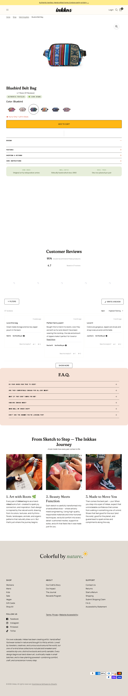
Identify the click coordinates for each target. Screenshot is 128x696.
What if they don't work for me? (22, 396)
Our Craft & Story (53, 585)
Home (8, 17)
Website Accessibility (68, 614)
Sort (103, 311)
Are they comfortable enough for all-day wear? (28, 390)
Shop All (9, 606)
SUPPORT (90, 580)
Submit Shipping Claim (96, 599)
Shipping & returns (14, 155)
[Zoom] (116, 26)
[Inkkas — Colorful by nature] (64, 555)
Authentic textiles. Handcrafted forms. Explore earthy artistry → (64, 2)
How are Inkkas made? (17, 403)
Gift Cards (10, 603)
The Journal (51, 592)
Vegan (9, 599)
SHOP (9, 580)
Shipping (90, 596)
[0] (120, 9)
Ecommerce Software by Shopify (44, 684)
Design (9, 140)
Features (9, 150)
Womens (10, 585)
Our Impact (51, 588)
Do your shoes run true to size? (22, 384)
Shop (14, 17)
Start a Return (92, 592)
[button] (64, 133)
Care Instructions (13, 161)
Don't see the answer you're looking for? (26, 415)
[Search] (116, 9)
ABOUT (49, 580)
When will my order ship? (19, 409)
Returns (89, 588)
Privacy (55, 614)
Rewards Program (53, 596)
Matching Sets (24, 17)
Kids (8, 592)
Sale (8, 596)
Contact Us (91, 585)
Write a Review (114, 302)
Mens (8, 588)
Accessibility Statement (96, 606)
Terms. (49, 614)
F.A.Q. (88, 603)
